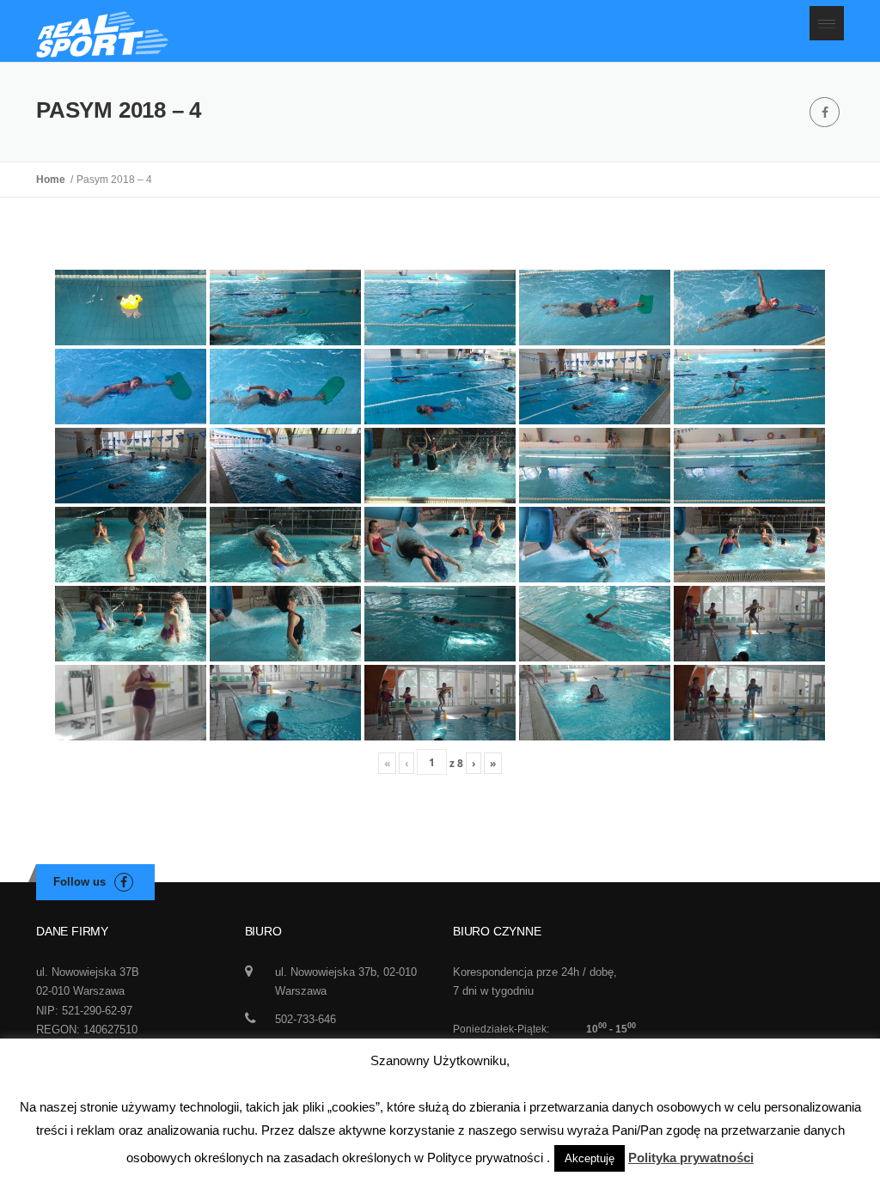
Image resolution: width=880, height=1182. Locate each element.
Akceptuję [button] (589, 1158)
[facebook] (825, 112)
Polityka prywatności (691, 1157)
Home (53, 180)
